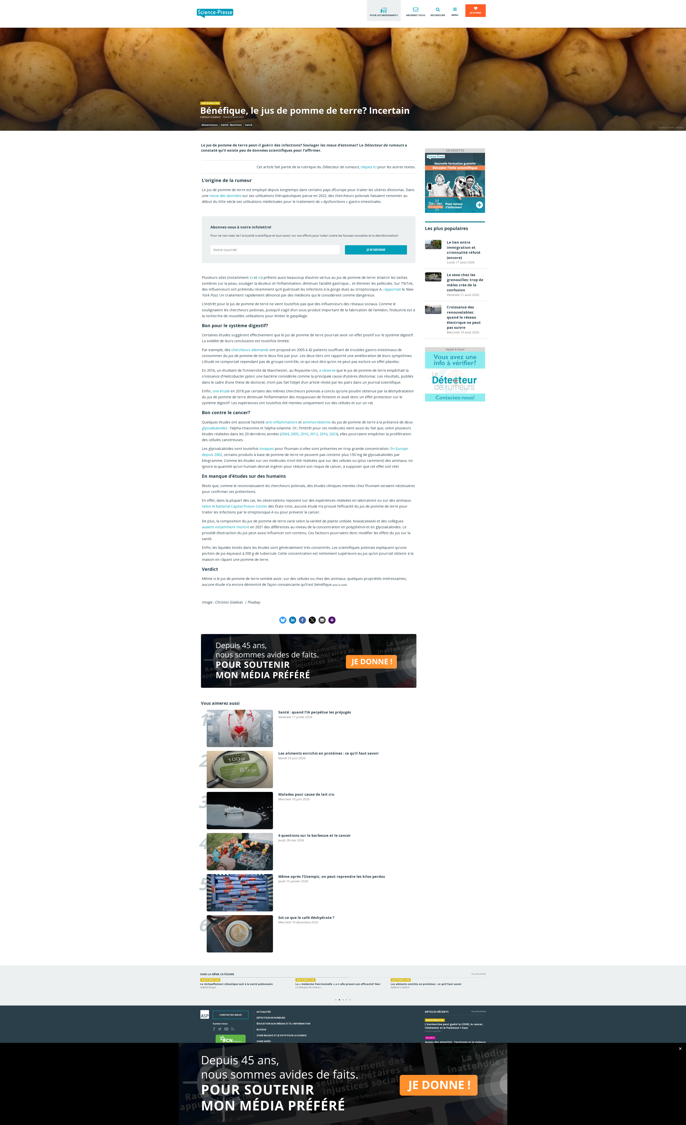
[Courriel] (322, 619)
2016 (323, 433)
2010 (304, 433)
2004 (285, 433)
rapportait (392, 289)
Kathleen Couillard (210, 117)
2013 (314, 433)
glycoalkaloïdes (214, 428)
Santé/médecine (210, 103)
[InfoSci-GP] (455, 182)
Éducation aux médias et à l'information (283, 1023)
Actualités (264, 1011)
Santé (248, 124)
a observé (327, 370)
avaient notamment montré (225, 527)
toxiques (266, 448)
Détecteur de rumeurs (271, 1017)
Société (430, 1038)
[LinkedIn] (292, 619)
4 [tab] (346, 1000)
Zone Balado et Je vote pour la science (282, 1035)
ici (251, 277)
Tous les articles (478, 973)
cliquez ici (369, 166)
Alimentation (210, 124)
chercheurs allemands (250, 349)
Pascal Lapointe (412, 987)
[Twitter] (220, 1029)
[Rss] (233, 1029)
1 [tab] (336, 1000)
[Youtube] (227, 1029)
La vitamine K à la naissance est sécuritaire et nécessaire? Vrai (254, 984)
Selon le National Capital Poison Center (234, 506)
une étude (221, 391)
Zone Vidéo (264, 1041)
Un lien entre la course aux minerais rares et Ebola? (437, 984)
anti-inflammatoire (281, 422)
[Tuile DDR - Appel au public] (455, 376)
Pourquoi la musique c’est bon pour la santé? (337, 984)
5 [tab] (350, 1000)
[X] (312, 619)
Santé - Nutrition (231, 124)
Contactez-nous (231, 1014)
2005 (295, 433)
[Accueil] (217, 13)
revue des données (225, 195)
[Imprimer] (331, 619)
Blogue (261, 1029)
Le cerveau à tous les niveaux (323, 987)
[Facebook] (302, 619)
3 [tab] (343, 1000)
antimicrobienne (317, 422)
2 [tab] (339, 1000)
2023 (333, 433)
